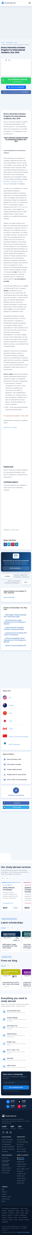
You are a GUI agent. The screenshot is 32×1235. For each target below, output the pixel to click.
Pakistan (4, 1210)
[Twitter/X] (7, 1132)
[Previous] (2, 878)
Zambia (11, 1219)
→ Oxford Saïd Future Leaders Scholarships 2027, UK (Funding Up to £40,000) (15, 622)
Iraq (19, 1217)
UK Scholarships (6, 1144)
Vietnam (27, 1210)
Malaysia (26, 1219)
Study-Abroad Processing (6, 1161)
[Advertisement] (16, 22)
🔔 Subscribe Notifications (20, 1158)
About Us (4, 1191)
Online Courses (21, 1178)
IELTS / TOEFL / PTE (22, 1169)
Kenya (22, 1213)
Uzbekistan (5, 1222)
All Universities (21, 1139)
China (25, 1208)
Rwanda (21, 1219)
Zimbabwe (24, 1217)
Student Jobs (21, 1176)
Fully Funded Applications (5, 1165)
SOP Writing (5, 1172)
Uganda (10, 1217)
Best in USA (20, 1144)
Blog (3, 1189)
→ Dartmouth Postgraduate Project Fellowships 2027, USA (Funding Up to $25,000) (15, 640)
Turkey (15, 1217)
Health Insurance (21, 1164)
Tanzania (4, 1217)
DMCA (3, 1201)
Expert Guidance (6, 1168)
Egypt (26, 1213)
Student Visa (20, 1161)
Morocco (10, 1215)
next (25, 582)
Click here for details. (10, 427)
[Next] (7, 878)
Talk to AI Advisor (17, 87)
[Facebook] (3, 1132)
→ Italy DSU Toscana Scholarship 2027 (15, 645)
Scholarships (9, 42)
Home (2, 42)
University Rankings (22, 1142)
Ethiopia (4, 1215)
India (22, 1208)
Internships (20, 1171)
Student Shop (21, 1180)
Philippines (11, 1213)
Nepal (22, 1210)
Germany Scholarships (8, 1149)
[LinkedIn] (10, 1132)
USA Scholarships (9, 597)
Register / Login (6, 1196)
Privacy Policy (6, 1199)
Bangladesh (11, 1210)
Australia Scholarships (8, 1146)
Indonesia (4, 1213)
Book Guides (20, 1183)
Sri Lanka (16, 1215)
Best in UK (20, 1146)
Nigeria (17, 1210)
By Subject (5, 1151)
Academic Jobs (21, 1173)
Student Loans (21, 1166)
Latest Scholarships (7, 1139)
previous (7, 576)
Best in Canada (21, 1149)
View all (3, 928)
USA (16, 42)
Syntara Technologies (23, 1232)
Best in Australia (21, 1151)
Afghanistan (23, 1215)
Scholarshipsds (24, 92)
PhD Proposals (6, 1170)
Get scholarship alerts (16, 1087)
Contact (4, 1194)
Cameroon (5, 1219)
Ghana (17, 1213)
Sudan (16, 1219)
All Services (5, 1158)
